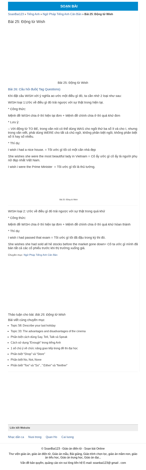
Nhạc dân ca (16, 437)
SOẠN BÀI (69, 6)
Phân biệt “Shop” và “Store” (28, 353)
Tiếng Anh (33, 14)
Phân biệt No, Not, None (26, 359)
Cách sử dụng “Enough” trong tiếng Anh (36, 342)
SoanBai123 (16, 14)
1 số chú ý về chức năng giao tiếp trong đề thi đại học (44, 348)
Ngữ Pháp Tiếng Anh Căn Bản (62, 14)
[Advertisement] (73, 53)
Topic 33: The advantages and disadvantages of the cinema (48, 331)
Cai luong (67, 437)
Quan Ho (51, 437)
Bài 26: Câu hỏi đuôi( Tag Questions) (34, 89)
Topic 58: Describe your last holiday (33, 325)
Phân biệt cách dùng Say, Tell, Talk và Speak (39, 336)
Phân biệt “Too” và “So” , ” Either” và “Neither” (39, 365)
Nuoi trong (34, 437)
